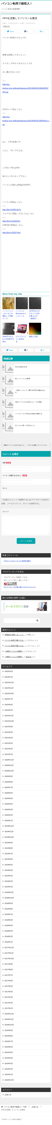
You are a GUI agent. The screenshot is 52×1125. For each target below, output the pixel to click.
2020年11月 (9, 765)
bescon (28, 657)
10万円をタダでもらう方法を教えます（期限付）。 (34, 314)
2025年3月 (9, 671)
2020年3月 (9, 809)
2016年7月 (9, 1041)
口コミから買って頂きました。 (25, 425)
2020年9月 (9, 776)
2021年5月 (9, 732)
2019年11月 (9, 831)
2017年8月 (9, 969)
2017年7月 (9, 975)
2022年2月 (9, 710)
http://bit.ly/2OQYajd (11, 233)
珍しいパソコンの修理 (22, 378)
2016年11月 (9, 1019)
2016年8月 (9, 1036)
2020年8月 (9, 782)
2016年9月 (9, 1030)
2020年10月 (9, 771)
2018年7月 (9, 914)
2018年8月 (9, 909)
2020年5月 (9, 798)
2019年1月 (9, 887)
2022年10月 (9, 693)
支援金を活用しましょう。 (15, 635)
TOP (15, 1107)
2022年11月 (9, 688)
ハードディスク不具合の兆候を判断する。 (29, 414)
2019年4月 (9, 870)
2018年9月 (9, 903)
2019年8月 (9, 848)
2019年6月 (9, 859)
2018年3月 (9, 931)
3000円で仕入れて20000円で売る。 (8, 339)
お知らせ (6, 26)
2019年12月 (9, 826)
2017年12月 (9, 947)
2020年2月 (9, 815)
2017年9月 (9, 964)
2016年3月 (9, 1063)
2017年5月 (9, 986)
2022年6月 (9, 705)
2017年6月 (9, 981)
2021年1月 (9, 754)
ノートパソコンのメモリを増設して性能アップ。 (7, 314)
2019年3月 (9, 876)
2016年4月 (9, 1058)
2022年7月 (9, 699)
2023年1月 (9, 677)
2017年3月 (9, 997)
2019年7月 (9, 854)
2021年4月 (9, 738)
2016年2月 (9, 1069)
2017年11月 (9, 953)
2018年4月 (9, 925)
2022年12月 (9, 682)
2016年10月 (9, 1025)
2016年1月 (9, 1074)
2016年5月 (9, 1052)
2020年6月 (9, 793)
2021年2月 (9, 749)
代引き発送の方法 (21, 367)
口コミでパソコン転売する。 (21, 339)
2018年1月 (9, 942)
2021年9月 (9, 727)
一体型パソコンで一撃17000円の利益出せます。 (30, 391)
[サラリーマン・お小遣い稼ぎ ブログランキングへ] (10, 584)
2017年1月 (9, 1008)
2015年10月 (9, 1080)
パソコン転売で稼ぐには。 (15, 640)
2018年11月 (9, 892)
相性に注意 (33, 336)
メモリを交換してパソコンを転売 (38, 445)
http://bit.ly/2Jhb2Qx (11, 221)
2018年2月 (9, 936)
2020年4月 (9, 804)
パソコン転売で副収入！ (16, 3)
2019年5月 (9, 865)
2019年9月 (9, 843)
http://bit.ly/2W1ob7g (11, 210)
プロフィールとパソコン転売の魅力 (17, 561)
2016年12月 (9, 1014)
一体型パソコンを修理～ (14, 651)
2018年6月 (9, 920)
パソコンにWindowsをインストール (21, 313)
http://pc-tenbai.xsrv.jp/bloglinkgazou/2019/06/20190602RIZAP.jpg (25, 88)
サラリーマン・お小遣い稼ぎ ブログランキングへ (20, 587)
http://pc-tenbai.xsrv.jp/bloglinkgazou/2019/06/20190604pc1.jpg (25, 121)
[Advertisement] (26, 265)
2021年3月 (9, 743)
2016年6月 (9, 1047)
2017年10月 (9, 958)
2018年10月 (9, 898)
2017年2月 (9, 1003)
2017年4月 (9, 992)
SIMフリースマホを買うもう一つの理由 (28, 402)
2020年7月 (9, 787)
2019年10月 (9, 837)
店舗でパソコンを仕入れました (14, 445)
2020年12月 (9, 760)
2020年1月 (9, 820)
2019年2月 (9, 881)
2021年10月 (9, 721)
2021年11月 (9, 716)
